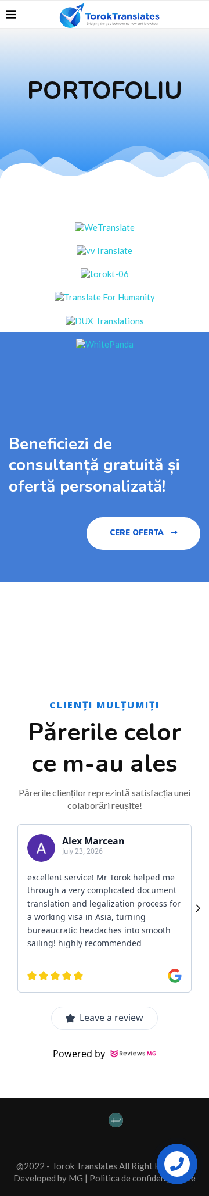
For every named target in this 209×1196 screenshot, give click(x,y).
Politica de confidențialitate (142, 1178)
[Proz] (116, 1123)
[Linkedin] (90, 1121)
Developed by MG (48, 1178)
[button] (143, 533)
